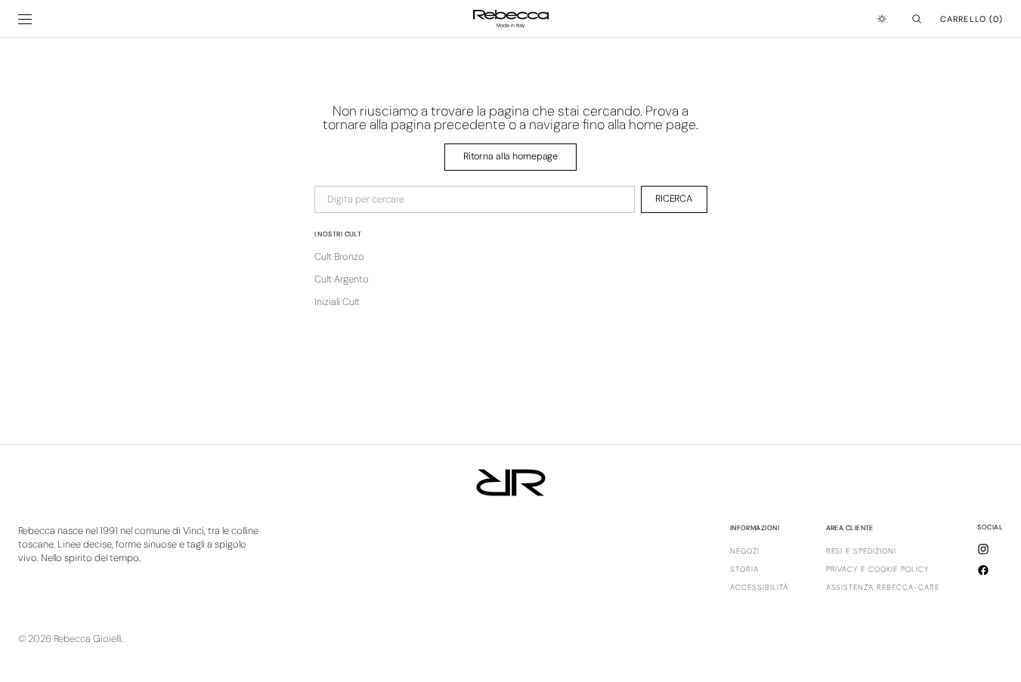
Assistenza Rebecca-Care (883, 587)
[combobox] (474, 199)
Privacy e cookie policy (878, 569)
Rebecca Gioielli (88, 638)
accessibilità (759, 587)
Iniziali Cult (337, 301)
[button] (916, 19)
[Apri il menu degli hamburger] (25, 19)
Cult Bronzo (339, 256)
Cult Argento (341, 279)
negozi (745, 551)
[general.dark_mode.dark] (882, 19)
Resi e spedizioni (861, 551)
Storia (744, 569)
